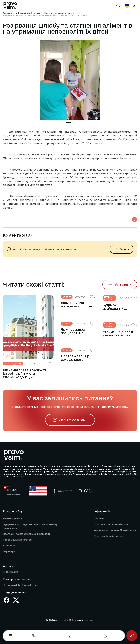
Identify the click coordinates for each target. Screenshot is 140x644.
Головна (7, 13)
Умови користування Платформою (115, 530)
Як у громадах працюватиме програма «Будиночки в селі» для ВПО (77, 331)
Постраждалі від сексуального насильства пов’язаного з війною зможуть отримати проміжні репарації (78, 357)
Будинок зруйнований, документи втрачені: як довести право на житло (120, 306)
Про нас (99, 518)
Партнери (9, 551)
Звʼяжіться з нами (73, 420)
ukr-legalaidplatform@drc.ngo (20, 585)
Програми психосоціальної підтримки (26, 534)
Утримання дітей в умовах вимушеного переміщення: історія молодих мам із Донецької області (119, 333)
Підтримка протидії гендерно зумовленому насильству (30, 526)
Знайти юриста (12, 518)
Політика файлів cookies (109, 536)
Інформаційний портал (28, 13)
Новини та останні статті (58, 13)
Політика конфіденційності (111, 524)
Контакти (9, 545)
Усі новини (123, 284)
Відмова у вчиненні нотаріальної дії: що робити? (77, 304)
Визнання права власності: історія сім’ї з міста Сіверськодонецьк (24, 373)
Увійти (124, 249)
